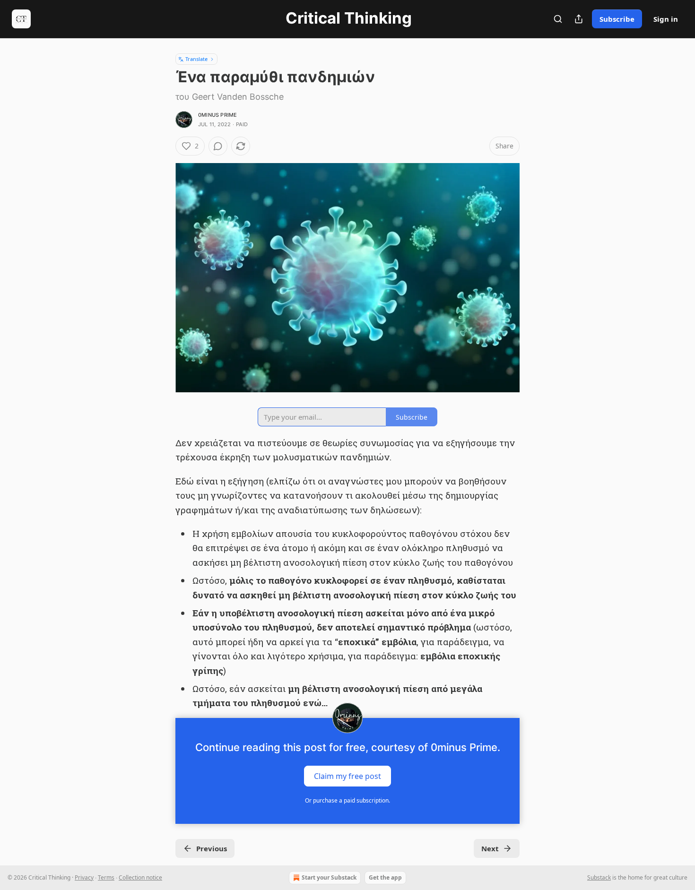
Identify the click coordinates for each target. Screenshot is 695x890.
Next (490, 848)
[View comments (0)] (217, 146)
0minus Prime (217, 115)
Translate (196, 58)
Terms (106, 877)
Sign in (665, 19)
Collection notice (140, 877)
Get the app (385, 877)
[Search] (557, 18)
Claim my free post (347, 775)
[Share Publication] (578, 18)
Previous (211, 848)
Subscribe (616, 19)
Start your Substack (329, 877)
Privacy (84, 877)
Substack (599, 877)
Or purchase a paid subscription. (347, 800)
